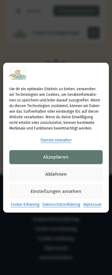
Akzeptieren (56, 157)
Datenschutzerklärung (61, 204)
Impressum (92, 204)
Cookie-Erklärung (25, 204)
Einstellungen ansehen (56, 191)
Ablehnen (56, 174)
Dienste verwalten (56, 140)
